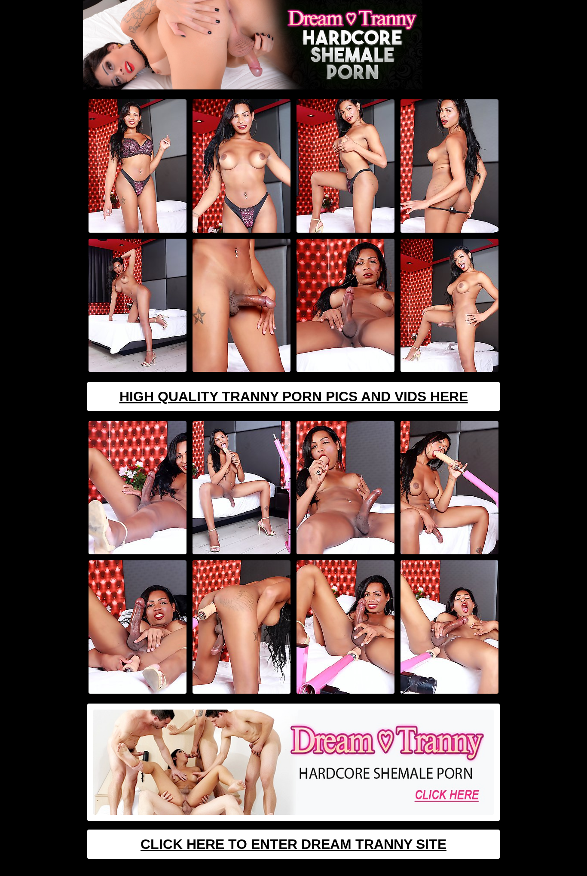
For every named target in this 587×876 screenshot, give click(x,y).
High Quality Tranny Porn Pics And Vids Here (293, 396)
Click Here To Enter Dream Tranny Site (293, 844)
